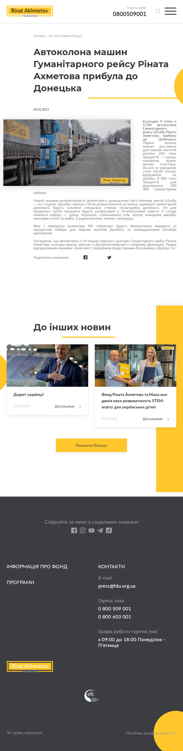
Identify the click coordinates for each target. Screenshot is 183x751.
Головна (39, 36)
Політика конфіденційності (151, 732)
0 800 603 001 (114, 617)
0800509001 (129, 13)
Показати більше (91, 445)
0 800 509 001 (114, 609)
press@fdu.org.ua (116, 586)
